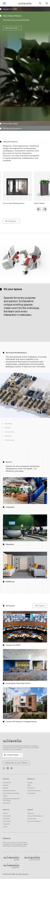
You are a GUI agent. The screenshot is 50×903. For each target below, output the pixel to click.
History (5, 895)
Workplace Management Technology (11, 881)
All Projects (40, 688)
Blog (29, 867)
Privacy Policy (32, 901)
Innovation (6, 901)
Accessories (7, 864)
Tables (5, 878)
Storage (5, 867)
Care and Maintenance (35, 898)
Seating (5, 870)
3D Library (30, 870)
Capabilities (7, 898)
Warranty (30, 895)
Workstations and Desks (11, 875)
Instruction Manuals (34, 873)
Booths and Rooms (9, 873)
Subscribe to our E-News (16, 845)
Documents (31, 875)
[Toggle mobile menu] (4, 3)
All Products (10, 303)
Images (30, 864)
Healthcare (6, 885)
